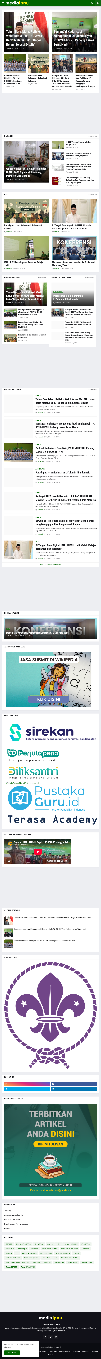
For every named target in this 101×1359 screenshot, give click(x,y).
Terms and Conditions (80, 1352)
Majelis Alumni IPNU (29, 1253)
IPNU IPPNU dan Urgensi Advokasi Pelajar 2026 (78, 143)
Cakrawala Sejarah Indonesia (54, 1331)
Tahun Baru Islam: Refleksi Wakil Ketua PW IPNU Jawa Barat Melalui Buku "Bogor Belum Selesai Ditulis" (24, 38)
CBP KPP (9, 1244)
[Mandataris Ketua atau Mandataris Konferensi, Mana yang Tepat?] (58, 156)
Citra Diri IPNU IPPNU (23, 1244)
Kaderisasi (34, 1249)
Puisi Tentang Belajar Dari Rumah (17, 1262)
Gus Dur (50, 1244)
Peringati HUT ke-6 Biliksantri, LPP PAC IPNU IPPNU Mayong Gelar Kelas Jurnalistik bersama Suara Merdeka (62, 81)
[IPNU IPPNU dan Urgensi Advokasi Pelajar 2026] (58, 145)
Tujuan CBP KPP (11, 1267)
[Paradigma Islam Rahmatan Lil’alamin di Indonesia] (38, 63)
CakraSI (7, 1228)
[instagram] (27, 1084)
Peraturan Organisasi (31, 1258)
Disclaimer (53, 1352)
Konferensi (85, 1249)
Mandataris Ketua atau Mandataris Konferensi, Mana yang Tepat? (78, 154)
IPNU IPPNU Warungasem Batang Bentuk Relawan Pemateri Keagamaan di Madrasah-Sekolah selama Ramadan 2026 (79, 336)
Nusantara (85, 1328)
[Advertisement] (50, 113)
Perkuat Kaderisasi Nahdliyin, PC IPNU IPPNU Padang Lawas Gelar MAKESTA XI (13, 79)
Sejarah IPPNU (73, 1262)
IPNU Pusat (10, 1249)
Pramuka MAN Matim (12, 1220)
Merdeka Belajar (46, 1253)
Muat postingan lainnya (50, 565)
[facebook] (74, 1084)
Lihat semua (92, 136)
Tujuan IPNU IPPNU (28, 1267)
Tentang (94, 1352)
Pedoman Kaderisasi (13, 1258)
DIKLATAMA (39, 1244)
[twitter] (27, 1089)
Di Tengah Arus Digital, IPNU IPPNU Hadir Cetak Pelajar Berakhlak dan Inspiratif (71, 227)
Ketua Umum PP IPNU (49, 1249)
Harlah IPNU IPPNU (70, 1244)
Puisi (55, 1258)
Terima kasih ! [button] (12, 1353)
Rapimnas (36, 1262)
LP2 (17, 1253)
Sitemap (7, 1347)
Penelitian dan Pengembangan (16, 1224)
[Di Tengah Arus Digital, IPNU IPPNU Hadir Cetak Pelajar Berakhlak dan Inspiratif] (74, 211)
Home (50, 1355)
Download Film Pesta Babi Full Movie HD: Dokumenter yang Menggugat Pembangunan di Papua (85, 81)
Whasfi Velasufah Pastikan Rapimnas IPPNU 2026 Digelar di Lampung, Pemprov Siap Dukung (26, 172)
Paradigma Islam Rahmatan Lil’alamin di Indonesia (37, 78)
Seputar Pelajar (87, 1262)
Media (7, 1328)
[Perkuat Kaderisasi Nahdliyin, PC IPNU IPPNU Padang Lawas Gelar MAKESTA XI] (15, 63)
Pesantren (46, 1258)
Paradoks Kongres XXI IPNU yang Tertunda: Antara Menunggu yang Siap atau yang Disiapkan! (80, 180)
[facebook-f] (45, 1337)
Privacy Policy (64, 1352)
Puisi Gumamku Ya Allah (69, 1258)
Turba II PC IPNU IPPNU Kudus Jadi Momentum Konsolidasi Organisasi (78, 323)
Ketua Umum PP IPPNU (69, 1249)
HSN (58, 1244)
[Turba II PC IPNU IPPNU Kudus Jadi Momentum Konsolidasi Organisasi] (57, 325)
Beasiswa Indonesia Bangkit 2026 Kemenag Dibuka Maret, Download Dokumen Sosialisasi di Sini (78, 166)
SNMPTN (47, 1262)
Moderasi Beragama (63, 1253)
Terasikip (7, 1211)
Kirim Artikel (41, 1352)
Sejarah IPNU (59, 1262)
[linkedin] (74, 1089)
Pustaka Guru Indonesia (13, 1215)
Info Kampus (22, 1249)
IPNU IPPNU (85, 1244)
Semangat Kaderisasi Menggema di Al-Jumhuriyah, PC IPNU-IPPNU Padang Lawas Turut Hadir (74, 38)
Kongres (9, 1253)
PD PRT (76, 1253)
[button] (3, 3)
